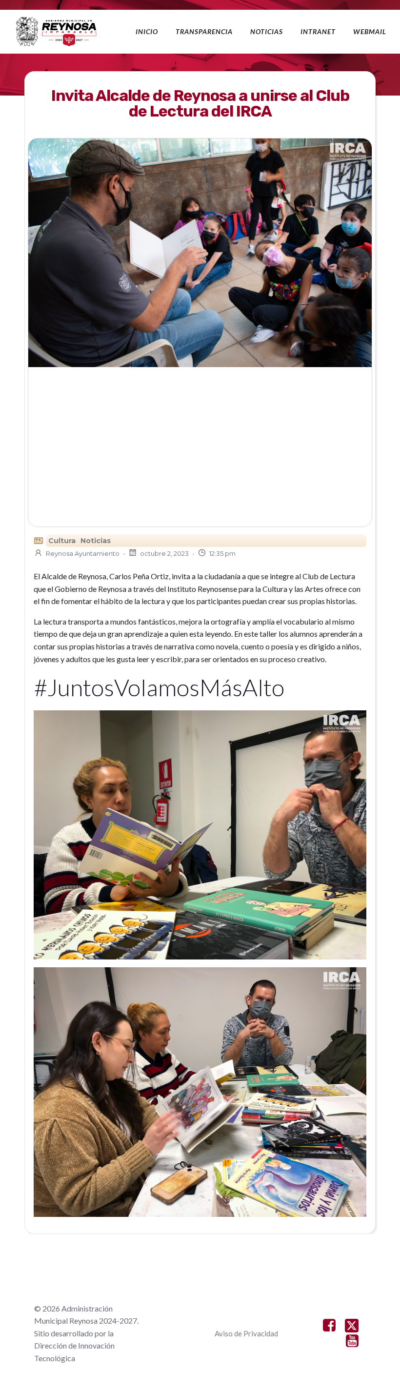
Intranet (318, 31)
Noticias (266, 31)
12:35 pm (222, 553)
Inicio (147, 31)
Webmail (369, 31)
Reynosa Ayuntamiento (83, 553)
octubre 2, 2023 (164, 553)
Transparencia (204, 31)
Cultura (62, 540)
